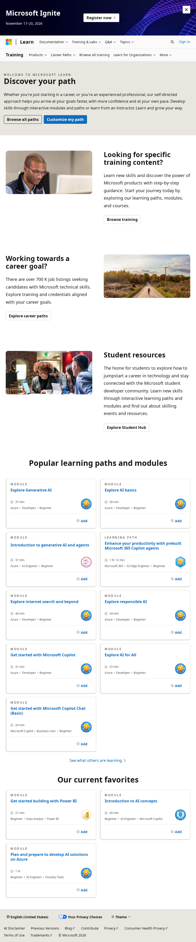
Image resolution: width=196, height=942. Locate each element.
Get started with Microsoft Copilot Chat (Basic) (48, 711)
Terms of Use (14, 935)
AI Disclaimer (14, 928)
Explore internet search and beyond (44, 601)
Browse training (122, 219)
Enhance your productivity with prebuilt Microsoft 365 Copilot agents (143, 546)
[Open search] (172, 42)
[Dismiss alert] (186, 9)
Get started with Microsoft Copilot (43, 654)
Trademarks (39, 935)
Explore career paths (28, 316)
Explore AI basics (120, 490)
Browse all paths (23, 119)
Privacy (109, 928)
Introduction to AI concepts (131, 801)
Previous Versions (45, 928)
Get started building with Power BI (44, 801)
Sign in (184, 41)
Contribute (89, 928)
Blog (68, 928)
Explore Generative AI (31, 490)
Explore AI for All (120, 654)
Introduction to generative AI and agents (50, 545)
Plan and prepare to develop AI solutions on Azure (49, 857)
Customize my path (65, 119)
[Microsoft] (9, 42)
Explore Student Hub (126, 427)
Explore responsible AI (126, 601)
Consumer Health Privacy (145, 928)
